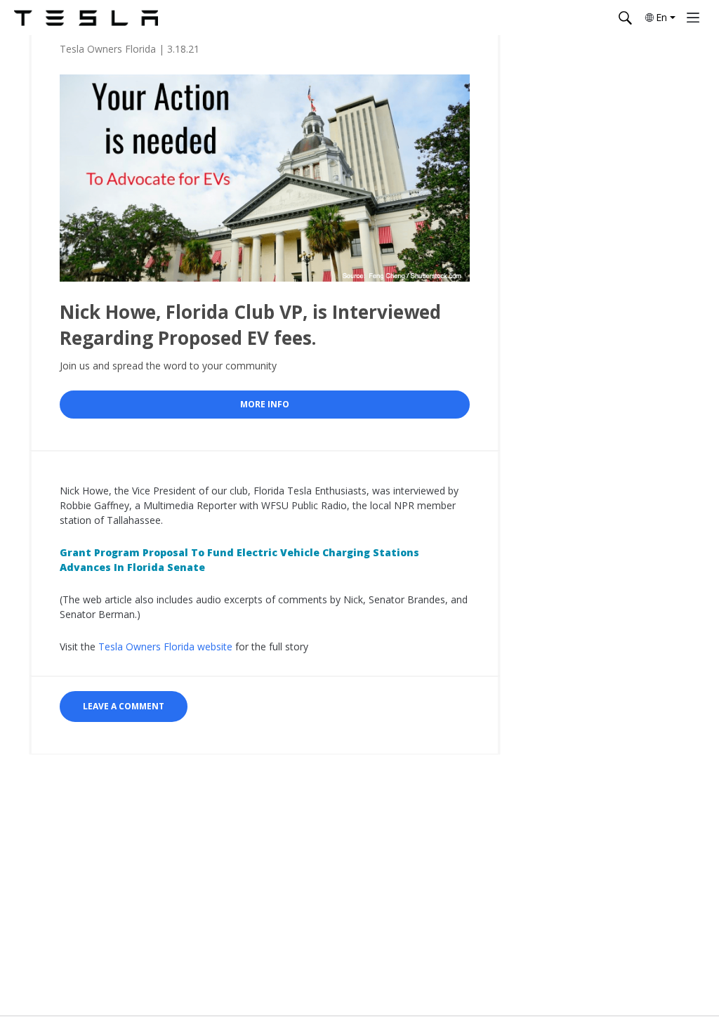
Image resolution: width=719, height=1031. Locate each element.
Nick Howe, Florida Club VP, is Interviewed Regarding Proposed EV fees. (250, 324)
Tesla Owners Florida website (165, 646)
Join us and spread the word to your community (168, 365)
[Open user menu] (693, 17)
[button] (659, 17)
